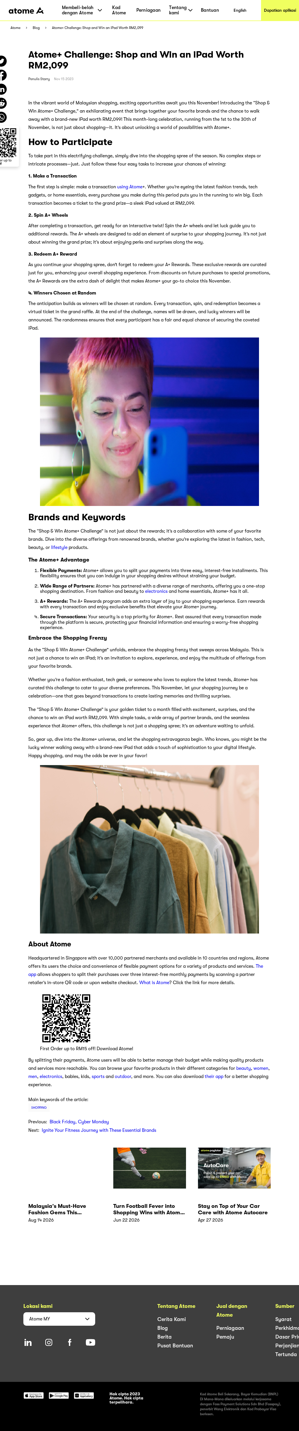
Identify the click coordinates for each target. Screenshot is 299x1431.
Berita (164, 1337)
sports (98, 1076)
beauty (243, 1068)
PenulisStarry (39, 79)
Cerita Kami (171, 1319)
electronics (156, 591)
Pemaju (225, 1337)
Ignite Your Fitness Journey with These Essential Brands (99, 1130)
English (240, 10)
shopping (39, 1108)
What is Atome (154, 982)
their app (214, 1076)
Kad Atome (119, 10)
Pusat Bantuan (175, 1346)
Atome (15, 28)
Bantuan (210, 10)
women (260, 1068)
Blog (36, 28)
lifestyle (59, 547)
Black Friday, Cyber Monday (79, 1122)
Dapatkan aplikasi (280, 10)
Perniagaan (148, 10)
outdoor (123, 1076)
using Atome (129, 187)
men (32, 1076)
